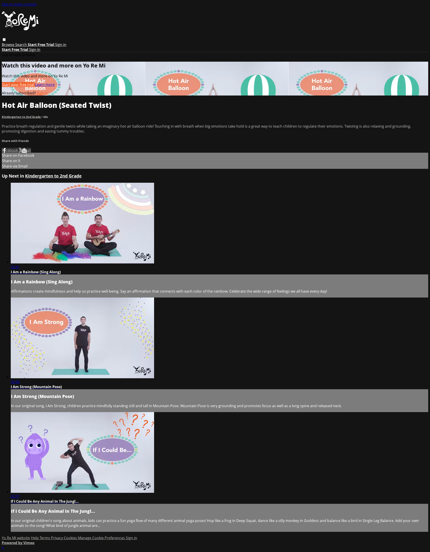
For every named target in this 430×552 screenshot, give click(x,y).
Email (26, 150)
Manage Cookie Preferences (102, 537)
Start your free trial (18, 84)
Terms (45, 537)
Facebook (10, 150)
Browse (8, 44)
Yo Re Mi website (16, 537)
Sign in (60, 44)
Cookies (71, 537)
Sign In (34, 49)
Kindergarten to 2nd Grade (21, 117)
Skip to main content (19, 4)
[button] (4, 39)
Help (35, 537)
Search (21, 44)
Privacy (57, 537)
